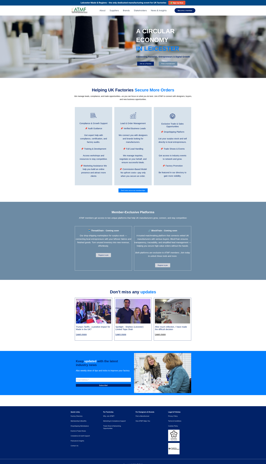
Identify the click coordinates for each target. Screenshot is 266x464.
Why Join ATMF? (108, 416)
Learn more (81, 334)
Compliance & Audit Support (80, 436)
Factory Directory (77, 416)
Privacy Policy (173, 416)
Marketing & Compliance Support (114, 421)
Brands (126, 10)
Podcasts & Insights (77, 441)
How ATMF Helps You (143, 421)
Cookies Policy (173, 426)
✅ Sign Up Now (176, 3)
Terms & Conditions (174, 421)
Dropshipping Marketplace (80, 426)
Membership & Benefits (78, 421)
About (102, 10)
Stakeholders (140, 10)
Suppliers (114, 10)
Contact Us (74, 446)
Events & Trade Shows (78, 431)
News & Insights (159, 10)
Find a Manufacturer (142, 416)
